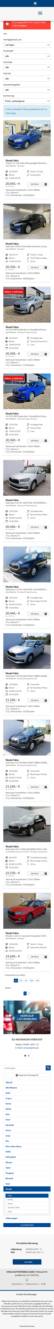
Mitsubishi (11, 1157)
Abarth (9, 1082)
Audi (8, 1093)
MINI (8, 1151)
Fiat (7, 1114)
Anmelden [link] (28, 1225)
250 (37, 980)
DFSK (8, 1109)
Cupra (9, 1098)
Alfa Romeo (11, 1087)
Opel (8, 1167)
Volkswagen (11, 1218)
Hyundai (10, 1125)
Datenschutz (32, 1283)
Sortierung (8, 95)
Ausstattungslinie (11, 84)
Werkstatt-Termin (43, 3)
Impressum (17, 1283)
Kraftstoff (8, 50)
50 (26, 980)
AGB (43, 1283)
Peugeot (10, 1173)
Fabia (10, 1196)
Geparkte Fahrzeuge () (28, 1075)
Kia (7, 1141)
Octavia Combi (13, 1208)
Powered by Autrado (27, 1326)
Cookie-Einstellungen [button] (26, 1294)
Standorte (19, 3)
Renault (9, 1178)
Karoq (10, 1204)
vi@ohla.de (30, 1047)
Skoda (9, 1189)
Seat (8, 1183)
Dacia (8, 1103)
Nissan (9, 1162)
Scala (10, 1212)
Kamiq (10, 1200)
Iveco (8, 1130)
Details (35, 184)
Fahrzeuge (10, 3)
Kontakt (27, 3)
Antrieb (7, 73)
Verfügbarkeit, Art (12, 39)
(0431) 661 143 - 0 (34, 1252)
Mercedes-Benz (13, 1146)
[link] (45, 184)
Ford (8, 1119)
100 (31, 980)
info (5, 33)
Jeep (8, 1135)
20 (21, 980)
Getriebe (7, 62)
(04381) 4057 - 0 (35, 3)
